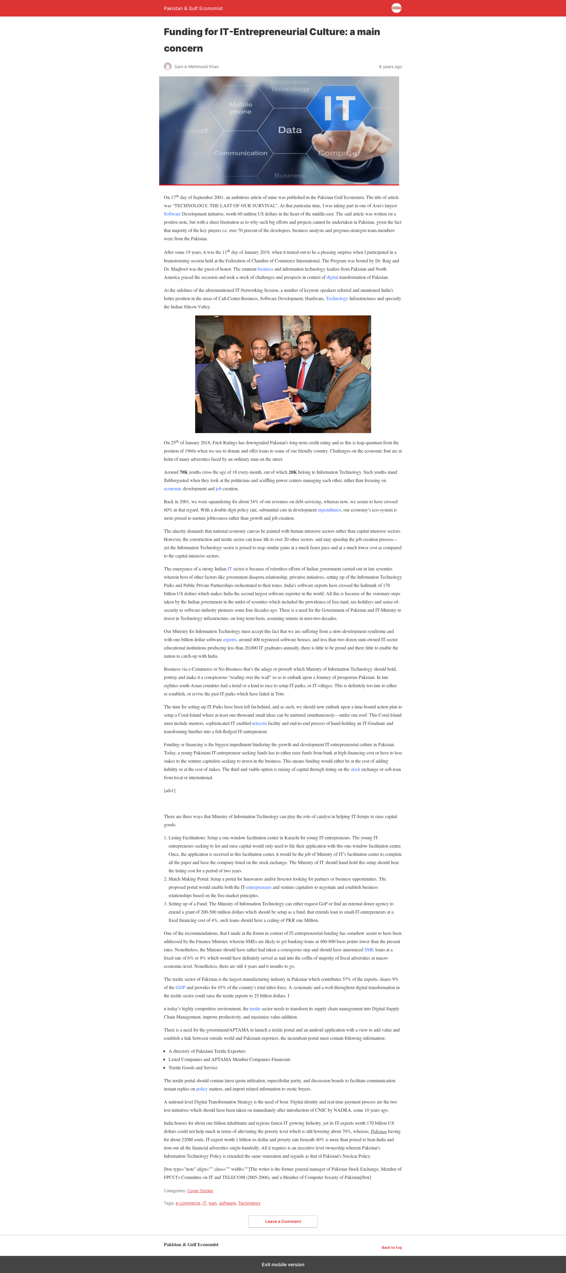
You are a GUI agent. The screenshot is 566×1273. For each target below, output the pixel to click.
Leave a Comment (283, 1221)
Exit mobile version (283, 1264)
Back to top (392, 1247)
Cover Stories (200, 1190)
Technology (249, 1202)
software (227, 1202)
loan (213, 1202)
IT (204, 1202)
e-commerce (188, 1202)
